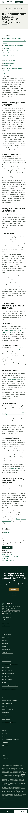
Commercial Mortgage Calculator (11, 556)
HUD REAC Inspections (7, 709)
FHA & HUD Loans (6, 634)
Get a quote (19, 2)
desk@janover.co (6, 625)
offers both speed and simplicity (15, 379)
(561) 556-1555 (10, 550)
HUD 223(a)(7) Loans (9, 60)
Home (3, 8)
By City (5, 73)
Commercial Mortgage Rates (9, 722)
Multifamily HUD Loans (7, 652)
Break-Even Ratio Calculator (9, 689)
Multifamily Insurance (7, 703)
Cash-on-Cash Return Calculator (10, 685)
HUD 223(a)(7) (5, 643)
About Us (4, 730)
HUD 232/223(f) (6, 649)
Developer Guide (6, 719)
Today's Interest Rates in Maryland (13, 45)
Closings (4, 736)
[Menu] (25, 2)
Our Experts (6, 48)
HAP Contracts (5, 712)
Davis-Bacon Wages (7, 715)
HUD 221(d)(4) (5, 637)
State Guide (4, 24)
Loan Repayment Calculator (8, 673)
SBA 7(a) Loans (14, 611)
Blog (3, 697)
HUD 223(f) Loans (8, 55)
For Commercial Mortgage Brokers (10, 739)
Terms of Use (5, 758)
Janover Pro (10, 613)
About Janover (5, 742)
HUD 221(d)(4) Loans (9, 58)
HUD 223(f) (4, 640)
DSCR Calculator (6, 558)
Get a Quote (5, 745)
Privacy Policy (5, 755)
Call (7, 811)
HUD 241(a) (5, 646)
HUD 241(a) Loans (8, 63)
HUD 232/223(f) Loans (9, 65)
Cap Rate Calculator (7, 679)
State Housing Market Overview (12, 38)
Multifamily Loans (10, 609)
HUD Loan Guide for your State (9, 700)
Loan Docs (4, 706)
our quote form (14, 468)
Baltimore (6, 532)
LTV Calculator (5, 682)
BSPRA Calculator (7, 554)
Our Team (4, 733)
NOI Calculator (5, 676)
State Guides (9, 8)
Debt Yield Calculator (8, 560)
